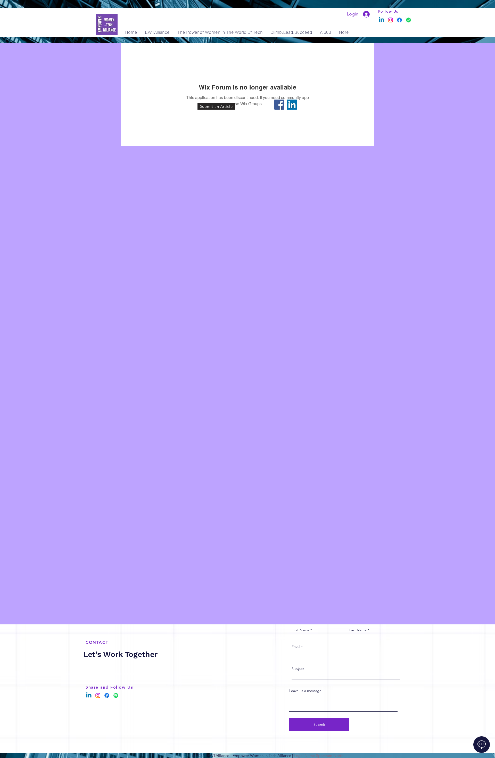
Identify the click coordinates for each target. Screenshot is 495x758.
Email (296, 647)
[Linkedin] (381, 20)
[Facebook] (399, 20)
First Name (300, 630)
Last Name (358, 630)
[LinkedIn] (292, 105)
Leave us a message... (307, 690)
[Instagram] (390, 20)
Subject (298, 669)
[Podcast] (408, 20)
